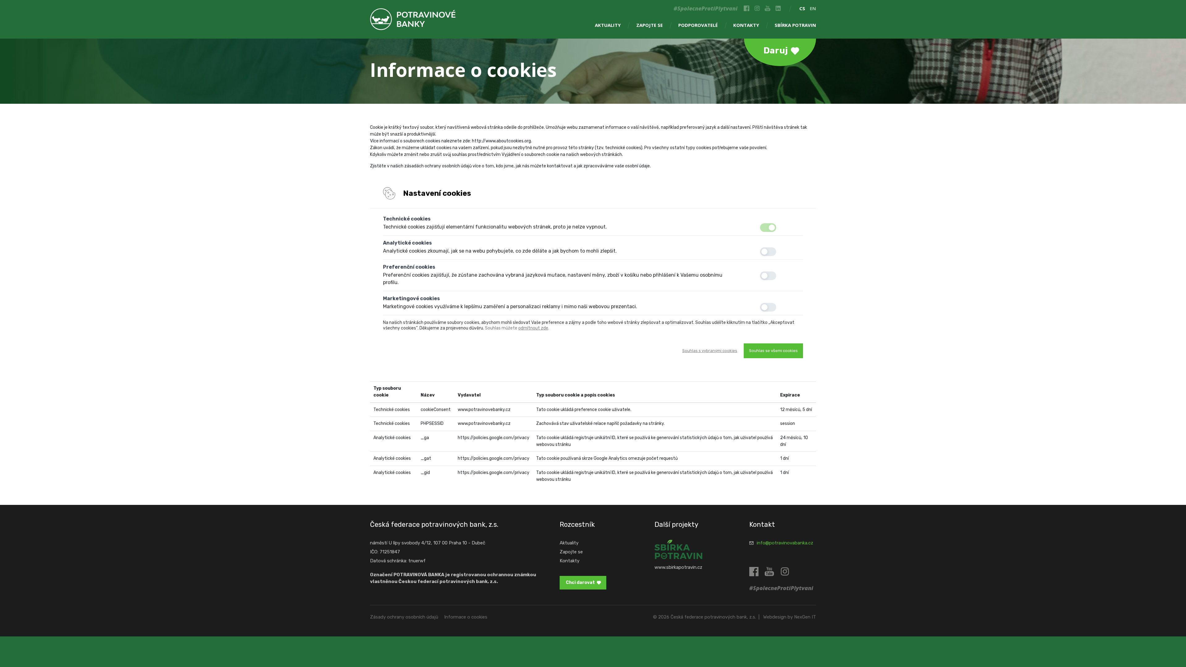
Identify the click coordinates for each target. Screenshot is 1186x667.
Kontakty (746, 25)
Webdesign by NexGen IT (789, 617)
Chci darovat (580, 582)
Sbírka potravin (795, 25)
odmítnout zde (533, 328)
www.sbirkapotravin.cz (678, 567)
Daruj (775, 50)
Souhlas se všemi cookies (773, 350)
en (813, 8)
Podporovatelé (698, 25)
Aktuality (608, 25)
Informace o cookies (465, 617)
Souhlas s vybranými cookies (709, 350)
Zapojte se (649, 25)
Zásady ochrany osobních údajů (404, 617)
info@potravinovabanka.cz (785, 543)
